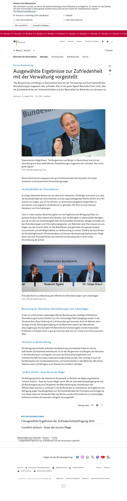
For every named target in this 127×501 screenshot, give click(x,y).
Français (71, 41)
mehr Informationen (24, 20)
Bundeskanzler (73, 56)
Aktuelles (44, 56)
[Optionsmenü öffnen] (110, 75)
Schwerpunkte (57, 56)
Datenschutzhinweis (92, 41)
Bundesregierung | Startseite (29, 437)
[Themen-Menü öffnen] (34, 50)
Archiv (55, 437)
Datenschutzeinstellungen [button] (100, 478)
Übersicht (85, 478)
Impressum (59, 478)
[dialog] (63, 15)
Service (86, 56)
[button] (112, 41)
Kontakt (79, 41)
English (62, 41)
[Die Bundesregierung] (19, 43)
